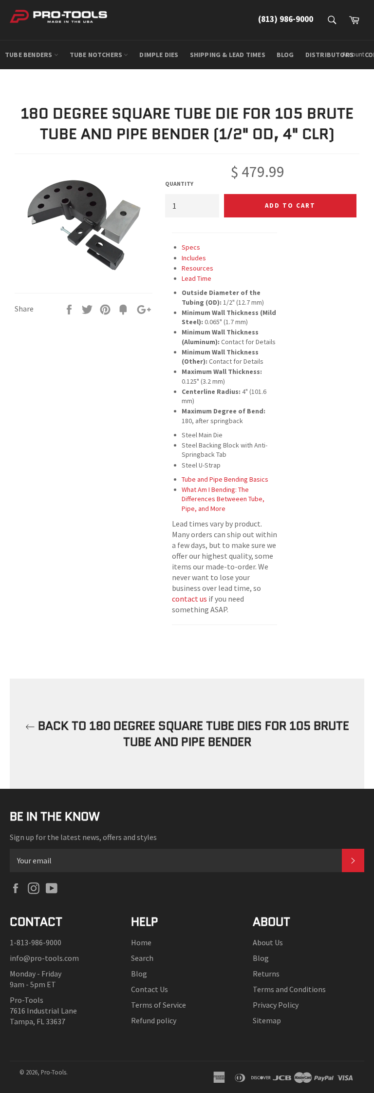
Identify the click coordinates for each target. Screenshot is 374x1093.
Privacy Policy (276, 1005)
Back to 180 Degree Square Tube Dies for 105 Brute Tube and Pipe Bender (192, 734)
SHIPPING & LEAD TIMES (227, 54)
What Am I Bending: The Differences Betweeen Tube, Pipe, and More (223, 499)
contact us (189, 599)
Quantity (179, 183)
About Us (268, 942)
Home (141, 942)
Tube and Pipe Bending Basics (225, 479)
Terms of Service (158, 1005)
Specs (191, 247)
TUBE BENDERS (29, 54)
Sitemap (267, 1020)
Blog (139, 973)
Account (353, 54)
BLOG (285, 54)
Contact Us (149, 989)
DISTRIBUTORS (329, 54)
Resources (197, 268)
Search (142, 958)
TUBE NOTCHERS (97, 54)
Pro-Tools (53, 1072)
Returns (266, 973)
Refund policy (153, 1020)
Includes (194, 258)
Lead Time (196, 278)
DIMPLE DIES (158, 54)
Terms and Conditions (289, 989)
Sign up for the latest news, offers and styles (83, 837)
